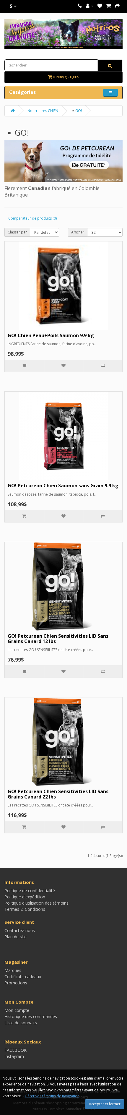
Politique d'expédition (24, 897)
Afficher (77, 232)
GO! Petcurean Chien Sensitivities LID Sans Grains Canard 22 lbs (58, 794)
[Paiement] (117, 6)
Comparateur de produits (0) (32, 218)
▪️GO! (76, 110)
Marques (12, 970)
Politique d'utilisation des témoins (36, 903)
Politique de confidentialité (29, 890)
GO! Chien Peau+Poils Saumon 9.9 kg (51, 335)
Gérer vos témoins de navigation (52, 1095)
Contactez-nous (19, 930)
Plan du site (15, 936)
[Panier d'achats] (108, 6)
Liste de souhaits (20, 1022)
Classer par (17, 232)
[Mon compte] (89, 6)
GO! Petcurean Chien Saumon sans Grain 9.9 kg (63, 485)
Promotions (15, 983)
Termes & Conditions (24, 909)
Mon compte (16, 1010)
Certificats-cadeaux (22, 976)
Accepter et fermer (105, 1103)
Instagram (14, 1056)
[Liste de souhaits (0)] (99, 6)
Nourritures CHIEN (42, 110)
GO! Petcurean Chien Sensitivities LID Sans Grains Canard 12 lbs (58, 639)
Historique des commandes (30, 1016)
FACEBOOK (15, 1050)
